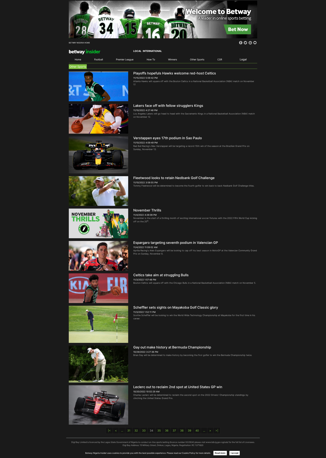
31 (128, 430)
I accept (234, 453)
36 (166, 430)
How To (151, 59)
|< (109, 430)
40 (197, 430)
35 (159, 430)
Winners (172, 59)
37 (174, 430)
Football (98, 59)
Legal (243, 59)
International (152, 51)
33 (144, 430)
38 (182, 430)
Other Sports (197, 59)
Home (78, 59)
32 (136, 430)
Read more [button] (220, 453)
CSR (219, 59)
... (122, 430)
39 (189, 430)
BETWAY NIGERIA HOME (79, 43)
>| (216, 430)
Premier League (124, 59)
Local (137, 51)
